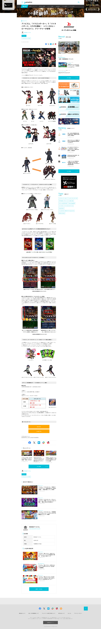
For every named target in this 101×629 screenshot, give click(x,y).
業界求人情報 (42, 6)
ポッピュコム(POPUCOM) (63, 203)
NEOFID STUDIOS (62, 213)
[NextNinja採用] (69, 182)
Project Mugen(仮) (72, 203)
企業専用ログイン (50, 622)
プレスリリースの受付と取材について (48, 613)
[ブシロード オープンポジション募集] (69, 26)
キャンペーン (24, 20)
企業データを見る (39, 589)
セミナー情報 (50, 6)
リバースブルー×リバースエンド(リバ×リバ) (66, 205)
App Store (39, 426)
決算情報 (58, 6)
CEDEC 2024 (71, 200)
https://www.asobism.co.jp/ (34, 528)
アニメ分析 (72, 6)
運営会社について (22, 613)
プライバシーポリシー (78, 613)
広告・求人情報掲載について (33, 613)
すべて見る (39, 466)
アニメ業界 (64, 6)
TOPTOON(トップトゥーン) (63, 200)
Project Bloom (61, 208)
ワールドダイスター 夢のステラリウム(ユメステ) (66, 210)
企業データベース (33, 6)
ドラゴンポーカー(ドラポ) (26, 38)
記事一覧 (24, 6)
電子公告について (61, 613)
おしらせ (69, 613)
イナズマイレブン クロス (63, 198)
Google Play (39, 431)
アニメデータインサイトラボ (72, 198)
